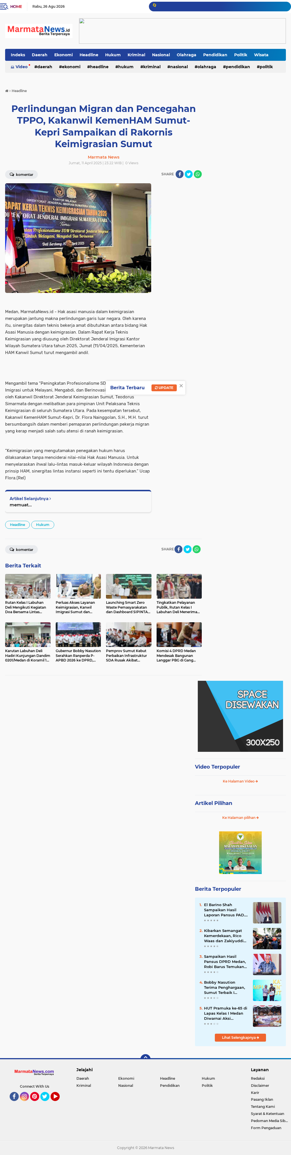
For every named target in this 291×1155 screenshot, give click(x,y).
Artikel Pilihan (213, 803)
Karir (255, 1093)
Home (16, 6)
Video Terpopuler (217, 767)
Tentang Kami (263, 1106)
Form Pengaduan (266, 1128)
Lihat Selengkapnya (239, 1037)
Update (165, 388)
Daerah (39, 54)
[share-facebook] (180, 174)
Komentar (24, 550)
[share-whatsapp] (198, 174)
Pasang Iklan (262, 1099)
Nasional (161, 54)
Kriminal (136, 54)
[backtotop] (145, 1059)
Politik (240, 54)
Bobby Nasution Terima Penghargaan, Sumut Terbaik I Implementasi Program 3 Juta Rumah (224, 987)
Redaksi (258, 1078)
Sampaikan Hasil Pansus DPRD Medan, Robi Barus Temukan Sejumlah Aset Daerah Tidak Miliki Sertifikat (225, 961)
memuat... (21, 504)
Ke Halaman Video (239, 781)
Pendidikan (215, 54)
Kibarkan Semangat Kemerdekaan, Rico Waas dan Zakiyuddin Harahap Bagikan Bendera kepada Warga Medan (225, 936)
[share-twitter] (189, 174)
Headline (89, 54)
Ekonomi (63, 54)
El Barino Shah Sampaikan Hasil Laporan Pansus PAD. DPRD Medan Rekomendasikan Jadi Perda (225, 910)
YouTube (59, 1103)
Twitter (47, 1103)
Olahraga (186, 54)
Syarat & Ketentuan (267, 1114)
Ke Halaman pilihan (239, 817)
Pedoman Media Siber (270, 1121)
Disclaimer (260, 1085)
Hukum (113, 54)
